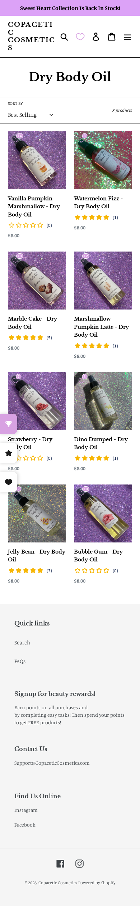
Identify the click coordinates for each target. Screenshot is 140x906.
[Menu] (127, 36)
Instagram (26, 810)
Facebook (25, 825)
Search (22, 642)
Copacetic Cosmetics (31, 36)
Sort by (15, 103)
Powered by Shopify (97, 882)
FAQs (19, 661)
